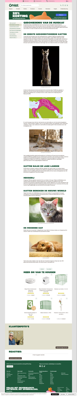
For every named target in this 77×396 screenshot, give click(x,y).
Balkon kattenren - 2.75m (46, 312)
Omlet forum (30, 374)
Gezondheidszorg (13, 35)
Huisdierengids (53, 371)
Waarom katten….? (13, 37)
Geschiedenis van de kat (14, 24)
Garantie (19, 379)
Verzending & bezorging (22, 377)
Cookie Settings (59, 390)
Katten (40, 379)
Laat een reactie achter (15, 358)
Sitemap (58, 391)
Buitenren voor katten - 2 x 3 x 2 (61, 289)
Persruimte (9, 375)
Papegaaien (41, 383)
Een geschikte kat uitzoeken (15, 28)
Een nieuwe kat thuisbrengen (15, 30)
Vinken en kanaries (64, 374)
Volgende (49, 269)
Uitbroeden (63, 373)
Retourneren (19, 378)
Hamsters (52, 377)
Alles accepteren (55, 394)
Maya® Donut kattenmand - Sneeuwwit (31, 290)
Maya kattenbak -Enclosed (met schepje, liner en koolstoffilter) (46, 290)
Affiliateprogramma (32, 378)
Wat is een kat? (13, 23)
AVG (7, 377)
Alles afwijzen (63, 394)
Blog (29, 375)
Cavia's (40, 375)
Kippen (40, 380)
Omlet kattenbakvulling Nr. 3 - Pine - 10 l (30, 314)
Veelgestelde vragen (21, 375)
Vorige (42, 269)
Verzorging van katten (14, 32)
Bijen (40, 374)
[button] (60, 371)
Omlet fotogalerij (31, 377)
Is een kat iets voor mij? (14, 26)
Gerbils (51, 375)
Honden (40, 378)
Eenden (40, 376)
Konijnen (41, 382)
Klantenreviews (9, 374)
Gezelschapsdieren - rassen (43, 372)
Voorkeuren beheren (71, 394)
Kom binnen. (9, 391)
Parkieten (52, 383)
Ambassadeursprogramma (33, 373)
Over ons (8, 373)
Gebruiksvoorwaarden (60, 387)
